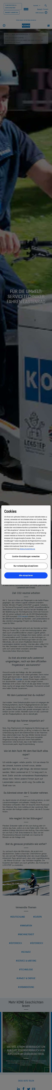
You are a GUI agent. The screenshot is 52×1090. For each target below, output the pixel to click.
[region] (26, 545)
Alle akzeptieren (26, 575)
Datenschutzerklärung (27, 549)
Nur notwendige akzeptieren (26, 566)
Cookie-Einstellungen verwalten (26, 556)
